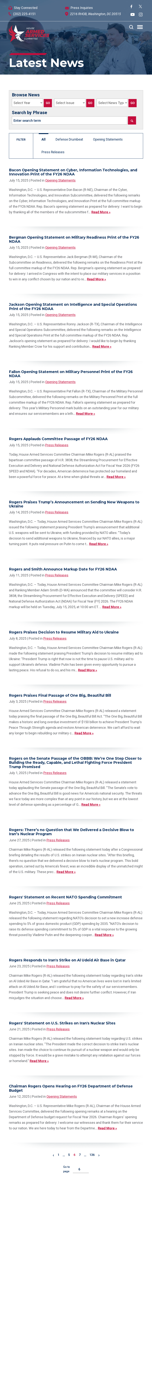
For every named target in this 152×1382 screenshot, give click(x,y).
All (44, 139)
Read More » (100, 212)
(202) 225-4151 (24, 14)
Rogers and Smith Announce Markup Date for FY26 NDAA (63, 569)
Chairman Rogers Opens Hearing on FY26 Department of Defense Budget (71, 1088)
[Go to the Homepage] (29, 33)
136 (92, 1155)
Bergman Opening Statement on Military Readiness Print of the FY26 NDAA (74, 239)
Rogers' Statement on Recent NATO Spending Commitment (65, 897)
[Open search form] (131, 27)
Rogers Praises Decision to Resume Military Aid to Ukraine (64, 632)
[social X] (140, 7)
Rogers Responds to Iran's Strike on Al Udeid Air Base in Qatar (67, 960)
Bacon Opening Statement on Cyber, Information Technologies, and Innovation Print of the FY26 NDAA (73, 172)
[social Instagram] (141, 15)
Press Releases (53, 152)
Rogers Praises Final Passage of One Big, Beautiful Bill (60, 695)
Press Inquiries (82, 8)
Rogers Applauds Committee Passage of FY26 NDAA (58, 439)
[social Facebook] (131, 7)
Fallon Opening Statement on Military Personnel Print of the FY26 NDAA (71, 374)
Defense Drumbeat (69, 139)
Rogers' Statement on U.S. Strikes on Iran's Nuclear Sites (62, 1023)
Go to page (66, 1169)
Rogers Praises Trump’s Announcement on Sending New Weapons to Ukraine (74, 504)
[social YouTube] (132, 15)
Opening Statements (108, 139)
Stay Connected (25, 8)
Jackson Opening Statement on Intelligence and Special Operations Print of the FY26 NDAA (73, 306)
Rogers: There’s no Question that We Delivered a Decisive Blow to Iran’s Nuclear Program (71, 832)
